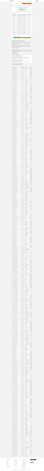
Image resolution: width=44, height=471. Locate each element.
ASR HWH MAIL (15, 171)
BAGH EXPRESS (15, 390)
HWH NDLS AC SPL (15, 225)
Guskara (13, 31)
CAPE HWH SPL (15, 146)
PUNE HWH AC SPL (15, 85)
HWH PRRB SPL (15, 110)
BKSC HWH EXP (15, 224)
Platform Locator (24, 467)
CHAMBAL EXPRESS (16, 288)
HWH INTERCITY (15, 385)
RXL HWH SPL (15, 231)
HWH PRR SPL (15, 87)
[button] (22, 37)
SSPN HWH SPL (15, 148)
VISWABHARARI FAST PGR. (16, 266)
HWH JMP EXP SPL (15, 183)
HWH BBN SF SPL (15, 71)
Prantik (13, 28)
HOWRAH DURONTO (16, 292)
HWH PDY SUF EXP (15, 370)
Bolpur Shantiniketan (15, 29)
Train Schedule (23, 461)
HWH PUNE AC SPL (15, 86)
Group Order (15, 462)
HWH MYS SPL (15, 210)
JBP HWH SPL (15, 68)
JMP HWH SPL (15, 184)
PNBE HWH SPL (15, 304)
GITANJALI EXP (15, 206)
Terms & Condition (8, 466)
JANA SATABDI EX (15, 285)
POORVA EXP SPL (15, 131)
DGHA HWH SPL (15, 90)
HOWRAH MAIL (15, 353)
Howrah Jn (14, 34)
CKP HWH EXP (15, 432)
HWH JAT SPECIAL (15, 108)
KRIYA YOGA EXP (15, 433)
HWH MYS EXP (15, 248)
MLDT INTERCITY (15, 384)
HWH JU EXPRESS (15, 311)
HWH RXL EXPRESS (16, 405)
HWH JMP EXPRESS (16, 413)
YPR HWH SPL (15, 207)
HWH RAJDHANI (15, 306)
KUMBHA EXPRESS (15, 191)
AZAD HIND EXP (15, 286)
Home (7, 460)
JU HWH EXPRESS (15, 312)
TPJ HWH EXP (15, 144)
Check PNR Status (24, 460)
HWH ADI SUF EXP (15, 205)
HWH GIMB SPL (15, 167)
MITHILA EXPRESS (15, 392)
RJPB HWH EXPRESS (16, 124)
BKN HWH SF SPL (15, 229)
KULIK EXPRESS (15, 409)
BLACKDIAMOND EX (16, 246)
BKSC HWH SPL (15, 209)
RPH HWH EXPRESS (16, 190)
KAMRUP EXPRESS (15, 426)
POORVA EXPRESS (15, 307)
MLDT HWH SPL (15, 346)
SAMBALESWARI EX (16, 430)
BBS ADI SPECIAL (15, 244)
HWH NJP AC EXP (15, 448)
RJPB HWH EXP (15, 331)
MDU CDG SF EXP (15, 268)
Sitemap (7, 467)
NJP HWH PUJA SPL (16, 348)
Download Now (22, 37)
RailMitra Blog (15, 460)
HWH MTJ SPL (15, 82)
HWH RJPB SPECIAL (16, 123)
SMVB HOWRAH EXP (16, 369)
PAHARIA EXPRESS (15, 425)
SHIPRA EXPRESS (15, 265)
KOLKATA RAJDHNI (15, 310)
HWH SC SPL (15, 149)
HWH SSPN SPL (15, 147)
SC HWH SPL (15, 150)
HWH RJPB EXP (15, 330)
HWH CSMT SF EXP (16, 373)
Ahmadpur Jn (14, 27)
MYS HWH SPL (15, 211)
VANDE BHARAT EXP (16, 445)
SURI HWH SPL (15, 169)
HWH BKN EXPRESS (16, 446)
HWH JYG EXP (15, 269)
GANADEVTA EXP (15, 388)
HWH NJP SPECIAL (15, 347)
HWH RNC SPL (15, 69)
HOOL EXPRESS (15, 245)
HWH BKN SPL (15, 129)
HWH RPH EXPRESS (16, 189)
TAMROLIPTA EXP (15, 365)
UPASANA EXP (15, 185)
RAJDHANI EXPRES (15, 305)
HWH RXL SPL (15, 230)
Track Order (15, 461)
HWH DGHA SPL (15, 89)
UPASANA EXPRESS (16, 186)
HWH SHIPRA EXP (15, 264)
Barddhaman (14, 32)
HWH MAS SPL (15, 151)
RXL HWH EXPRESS (16, 406)
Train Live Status (24, 462)
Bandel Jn (14, 33)
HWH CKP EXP (15, 431)
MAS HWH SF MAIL (15, 364)
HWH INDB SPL (15, 165)
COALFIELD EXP (15, 326)
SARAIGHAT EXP (15, 187)
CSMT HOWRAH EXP (16, 372)
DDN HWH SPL (15, 107)
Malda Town (14, 15)
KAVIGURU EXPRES (15, 386)
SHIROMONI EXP (15, 270)
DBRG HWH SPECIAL (16, 204)
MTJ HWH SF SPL (15, 83)
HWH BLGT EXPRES (16, 411)
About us (7, 461)
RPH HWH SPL (15, 352)
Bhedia (13, 30)
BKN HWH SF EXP (15, 447)
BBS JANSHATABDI (15, 284)
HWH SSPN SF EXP (15, 250)
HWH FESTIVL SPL (15, 105)
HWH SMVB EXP (15, 368)
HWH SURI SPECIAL (16, 168)
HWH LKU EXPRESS (16, 332)
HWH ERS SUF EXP (15, 272)
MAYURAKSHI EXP (15, 407)
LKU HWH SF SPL (15, 126)
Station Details (23, 466)
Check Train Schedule (27, 3)
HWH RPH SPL (15, 351)
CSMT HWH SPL (15, 91)
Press (7, 462)
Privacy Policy (8, 465)
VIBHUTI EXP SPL (15, 111)
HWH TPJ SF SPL (15, 143)
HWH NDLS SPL (15, 130)
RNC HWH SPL (15, 70)
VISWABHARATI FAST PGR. (16, 267)
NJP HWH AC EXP (15, 449)
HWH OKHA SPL (15, 163)
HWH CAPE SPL (15, 145)
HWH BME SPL (15, 104)
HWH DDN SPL (15, 106)
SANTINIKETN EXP (15, 324)
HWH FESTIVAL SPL (16, 109)
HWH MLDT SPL (15, 345)
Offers (15, 465)
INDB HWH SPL (15, 164)
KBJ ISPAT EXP (15, 252)
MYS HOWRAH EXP (15, 249)
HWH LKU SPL (15, 125)
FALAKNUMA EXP (15, 344)
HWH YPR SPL (15, 208)
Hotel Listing (15, 466)
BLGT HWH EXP (15, 412)
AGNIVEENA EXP (15, 328)
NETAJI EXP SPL (15, 227)
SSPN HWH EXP (15, 251)
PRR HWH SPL (15, 84)
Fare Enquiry (23, 465)
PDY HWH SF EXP (15, 371)
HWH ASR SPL (15, 170)
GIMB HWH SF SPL (15, 166)
